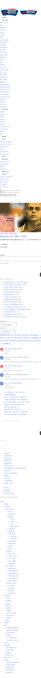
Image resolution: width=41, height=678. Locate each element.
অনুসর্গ (17, 335)
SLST (5, 625)
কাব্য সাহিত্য (11, 588)
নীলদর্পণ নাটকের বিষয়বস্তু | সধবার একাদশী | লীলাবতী (16, 402)
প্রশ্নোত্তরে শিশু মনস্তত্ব (10, 302)
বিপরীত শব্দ (8, 610)
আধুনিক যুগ (8, 551)
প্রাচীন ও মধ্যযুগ (10, 509)
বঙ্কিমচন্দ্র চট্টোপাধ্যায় (13, 573)
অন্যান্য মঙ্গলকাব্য (14, 526)
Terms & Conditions (10, 473)
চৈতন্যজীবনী (35, 338)
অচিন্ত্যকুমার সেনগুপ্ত (6, 335)
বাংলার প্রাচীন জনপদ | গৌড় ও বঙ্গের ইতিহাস (14, 392)
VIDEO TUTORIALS (12, 630)
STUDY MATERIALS (12, 628)
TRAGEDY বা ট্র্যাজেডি (10, 299)
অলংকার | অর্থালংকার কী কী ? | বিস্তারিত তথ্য (15, 397)
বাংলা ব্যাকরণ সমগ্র (10, 647)
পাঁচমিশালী (6, 623)
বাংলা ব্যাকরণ (7, 596)
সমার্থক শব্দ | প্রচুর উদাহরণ (10, 407)
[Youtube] (4, 449)
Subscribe (7, 471)
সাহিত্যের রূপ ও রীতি (11, 583)
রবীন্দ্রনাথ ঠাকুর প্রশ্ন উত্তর (11, 289)
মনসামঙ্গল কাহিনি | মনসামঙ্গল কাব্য (12, 409)
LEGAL (6, 660)
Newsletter (7, 463)
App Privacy (8, 456)
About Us (7, 453)
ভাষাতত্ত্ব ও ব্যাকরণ (8, 483)
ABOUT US (7, 657)
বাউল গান (10, 546)
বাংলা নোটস (4, 341)
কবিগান (10, 549)
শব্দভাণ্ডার (8, 605)
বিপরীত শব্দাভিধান (10, 650)
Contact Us (7, 458)
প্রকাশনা (6, 476)
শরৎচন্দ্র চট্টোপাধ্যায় (12, 578)
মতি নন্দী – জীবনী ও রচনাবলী (10, 287)
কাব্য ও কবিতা (11, 553)
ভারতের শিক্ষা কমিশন (9, 292)
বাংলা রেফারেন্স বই (8, 480)
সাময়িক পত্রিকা (12, 563)
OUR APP (7, 645)
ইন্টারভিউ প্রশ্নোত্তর (17, 349)
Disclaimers (8, 461)
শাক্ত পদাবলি (13, 539)
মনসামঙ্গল (12, 519)
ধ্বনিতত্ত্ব (8, 598)
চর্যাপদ (10, 338)
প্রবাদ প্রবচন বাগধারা (11, 613)
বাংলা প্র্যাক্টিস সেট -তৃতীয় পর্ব (10, 314)
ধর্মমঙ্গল (12, 524)
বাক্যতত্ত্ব (8, 601)
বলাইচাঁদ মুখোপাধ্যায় (16, 383)
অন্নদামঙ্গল (25, 335)
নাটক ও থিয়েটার (13, 233)
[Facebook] (4, 446)
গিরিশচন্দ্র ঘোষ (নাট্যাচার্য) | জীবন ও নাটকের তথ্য (15, 399)
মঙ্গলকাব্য (10, 516)
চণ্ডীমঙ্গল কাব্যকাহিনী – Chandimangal (14, 309)
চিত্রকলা (26, 338)
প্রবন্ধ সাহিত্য (11, 593)
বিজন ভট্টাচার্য (13, 341)
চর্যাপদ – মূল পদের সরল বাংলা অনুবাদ (12, 285)
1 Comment (4, 244)
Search (2, 255)
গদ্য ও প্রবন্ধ (11, 558)
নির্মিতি (7, 620)
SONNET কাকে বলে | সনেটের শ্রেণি (13, 282)
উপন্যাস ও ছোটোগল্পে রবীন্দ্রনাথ (11, 304)
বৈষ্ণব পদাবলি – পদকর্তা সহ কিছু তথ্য (12, 317)
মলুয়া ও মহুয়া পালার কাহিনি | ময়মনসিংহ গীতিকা (15, 414)
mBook (8, 652)
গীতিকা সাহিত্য (11, 544)
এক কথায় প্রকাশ (10, 615)
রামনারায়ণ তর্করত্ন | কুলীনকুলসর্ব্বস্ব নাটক (14, 404)
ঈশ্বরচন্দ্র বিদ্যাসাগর (13, 571)
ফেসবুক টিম (6, 478)
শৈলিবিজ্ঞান (8, 618)
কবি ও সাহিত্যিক (10, 566)
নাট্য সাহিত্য (11, 591)
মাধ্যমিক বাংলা (9, 655)
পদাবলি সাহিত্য (11, 534)
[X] (4, 444)
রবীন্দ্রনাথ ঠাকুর (11, 568)
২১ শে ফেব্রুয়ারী (5, 343)
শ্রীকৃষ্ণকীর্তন (11, 514)
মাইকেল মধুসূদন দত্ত (13, 576)
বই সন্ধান (8, 635)
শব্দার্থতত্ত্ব (8, 608)
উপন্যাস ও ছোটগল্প (12, 556)
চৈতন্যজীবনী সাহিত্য (8, 294)
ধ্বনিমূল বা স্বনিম (8, 312)
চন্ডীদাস (3, 338)
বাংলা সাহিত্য (7, 506)
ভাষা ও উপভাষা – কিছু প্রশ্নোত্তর (12, 307)
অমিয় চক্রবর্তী (34, 335)
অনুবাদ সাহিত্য (11, 529)
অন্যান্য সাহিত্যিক (4, 233)
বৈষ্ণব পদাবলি (13, 536)
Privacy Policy (8, 466)
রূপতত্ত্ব (8, 603)
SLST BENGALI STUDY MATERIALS (15, 468)
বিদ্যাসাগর (30, 341)
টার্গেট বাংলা (7, 349)
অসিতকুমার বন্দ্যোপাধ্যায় (9, 395)
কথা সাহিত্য (11, 586)
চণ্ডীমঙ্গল (12, 521)
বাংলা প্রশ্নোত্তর (10, 633)
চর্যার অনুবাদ (17, 338)
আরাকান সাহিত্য (12, 541)
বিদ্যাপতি (22, 341)
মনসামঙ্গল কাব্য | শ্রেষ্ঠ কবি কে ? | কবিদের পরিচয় (16, 412)
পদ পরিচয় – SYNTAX (9, 297)
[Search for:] (0, 189)
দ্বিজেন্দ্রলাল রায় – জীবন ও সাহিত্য (13, 236)
